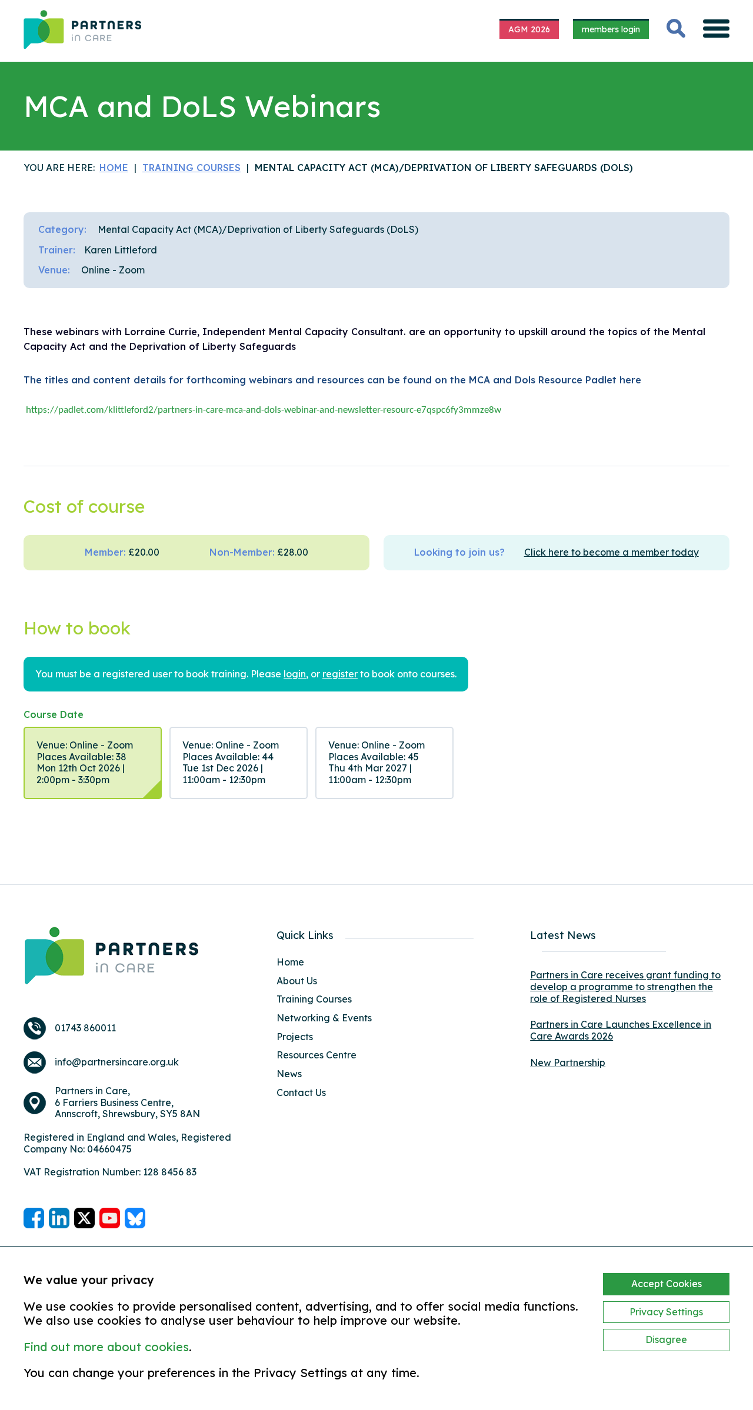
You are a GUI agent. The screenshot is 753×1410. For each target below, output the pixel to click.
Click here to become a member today (611, 552)
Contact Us (301, 1092)
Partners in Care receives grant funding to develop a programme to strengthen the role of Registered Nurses (625, 986)
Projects (294, 1037)
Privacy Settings (666, 1312)
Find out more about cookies (106, 1346)
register (340, 674)
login (295, 674)
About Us (296, 981)
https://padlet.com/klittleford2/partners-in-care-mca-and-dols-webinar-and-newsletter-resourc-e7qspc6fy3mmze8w (263, 410)
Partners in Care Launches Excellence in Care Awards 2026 (620, 1030)
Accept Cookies (666, 1283)
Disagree (666, 1339)
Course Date (54, 714)
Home (290, 962)
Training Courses (314, 999)
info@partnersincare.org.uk (117, 1062)
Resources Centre (316, 1055)
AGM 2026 (529, 29)
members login (611, 29)
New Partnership (567, 1062)
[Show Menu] (716, 28)
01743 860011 (85, 1028)
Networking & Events (324, 1018)
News (289, 1074)
